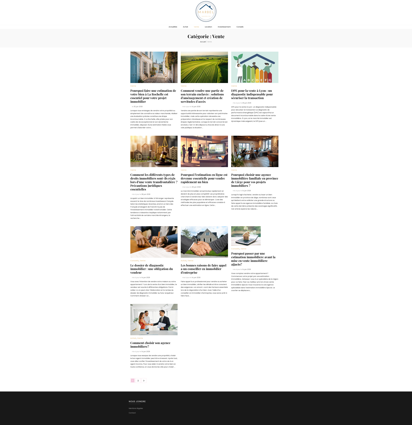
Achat (185, 27)
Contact (132, 413)
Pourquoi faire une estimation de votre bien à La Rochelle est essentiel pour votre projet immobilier (153, 96)
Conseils (239, 27)
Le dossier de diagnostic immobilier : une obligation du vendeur (151, 269)
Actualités (173, 27)
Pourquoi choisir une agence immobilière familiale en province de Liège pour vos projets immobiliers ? (254, 180)
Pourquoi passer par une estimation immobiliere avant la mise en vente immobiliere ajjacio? (253, 258)
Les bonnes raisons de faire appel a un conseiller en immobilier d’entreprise (203, 269)
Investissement (224, 27)
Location (208, 27)
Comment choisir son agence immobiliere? (150, 344)
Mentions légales (136, 408)
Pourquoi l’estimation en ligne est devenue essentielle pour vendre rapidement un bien (204, 178)
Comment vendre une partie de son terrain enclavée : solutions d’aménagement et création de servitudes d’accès (202, 96)
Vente (196, 27)
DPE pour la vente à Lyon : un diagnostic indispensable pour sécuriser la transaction (252, 94)
